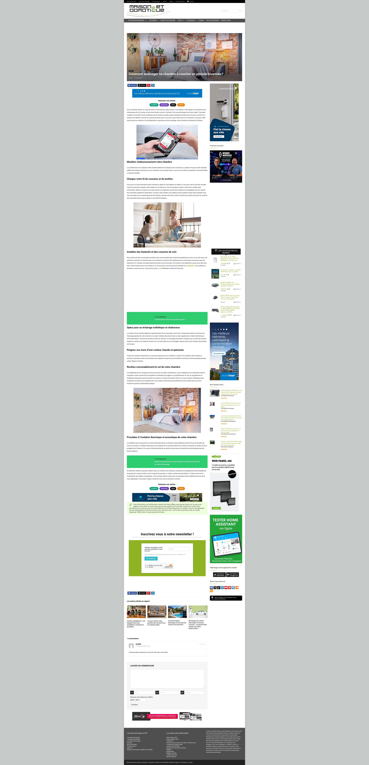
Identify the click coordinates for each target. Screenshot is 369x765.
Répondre (203, 644)
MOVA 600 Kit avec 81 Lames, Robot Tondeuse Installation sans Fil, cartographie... (230, 297)
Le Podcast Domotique (133, 741)
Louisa (130, 78)
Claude (181, 105)
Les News (152, 20)
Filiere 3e (129, 748)
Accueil (130, 35)
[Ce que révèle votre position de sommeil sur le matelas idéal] (156, 607)
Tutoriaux (190, 20)
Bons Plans (226, 20)
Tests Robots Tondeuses (227, 447)
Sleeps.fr (169, 749)
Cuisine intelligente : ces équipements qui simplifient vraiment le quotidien (136, 624)
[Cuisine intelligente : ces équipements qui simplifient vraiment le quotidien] (136, 607)
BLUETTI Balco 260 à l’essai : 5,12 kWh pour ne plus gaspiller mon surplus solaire (231, 430)
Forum (201, 20)
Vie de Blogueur (212, 20)
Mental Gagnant (171, 756)
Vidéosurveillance (180, 1)
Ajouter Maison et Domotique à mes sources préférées (225, 598)
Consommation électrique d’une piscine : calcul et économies (177, 623)
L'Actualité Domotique (133, 737)
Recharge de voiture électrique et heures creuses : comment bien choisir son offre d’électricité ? (198, 624)
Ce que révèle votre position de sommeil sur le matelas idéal (156, 623)
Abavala (129, 742)
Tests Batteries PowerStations (228, 421)
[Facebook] (211, 587)
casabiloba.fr (190, 266)
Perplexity (164, 105)
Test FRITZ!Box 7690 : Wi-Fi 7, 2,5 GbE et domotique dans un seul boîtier (231, 405)
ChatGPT (154, 105)
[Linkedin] (233, 587)
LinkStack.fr (170, 741)
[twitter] (215, 587)
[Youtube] (226, 587)
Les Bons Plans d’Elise (173, 746)
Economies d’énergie (144, 1)
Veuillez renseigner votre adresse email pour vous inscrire (153, 549)
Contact (190, 762)
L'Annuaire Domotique (133, 739)
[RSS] (211, 590)
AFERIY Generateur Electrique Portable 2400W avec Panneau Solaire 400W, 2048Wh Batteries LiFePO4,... (230, 309)
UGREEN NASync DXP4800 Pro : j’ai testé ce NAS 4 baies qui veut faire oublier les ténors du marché (231, 392)
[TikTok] (218, 587)
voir (160, 268)
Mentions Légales (174, 762)
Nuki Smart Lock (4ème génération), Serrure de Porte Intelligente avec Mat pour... (230, 258)
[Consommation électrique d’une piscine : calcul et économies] (177, 607)
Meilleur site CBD (171, 753)
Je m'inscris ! (151, 558)
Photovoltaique (156, 1)
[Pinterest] (229, 587)
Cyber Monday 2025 (172, 739)
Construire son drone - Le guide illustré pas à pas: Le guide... (231, 270)
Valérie (138, 644)
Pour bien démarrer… (136, 20)
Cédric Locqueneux (142, 762)
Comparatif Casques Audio (174, 744)
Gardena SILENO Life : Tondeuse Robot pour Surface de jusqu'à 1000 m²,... (230, 284)
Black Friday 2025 (131, 1)
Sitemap (185, 762)
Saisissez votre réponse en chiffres (141, 697)
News (135, 35)
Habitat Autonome (167, 20)
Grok (173, 105)
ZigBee (171, 1)
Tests (180, 20)
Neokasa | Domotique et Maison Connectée (139, 749)
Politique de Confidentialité (162, 762)
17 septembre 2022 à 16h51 (143, 646)
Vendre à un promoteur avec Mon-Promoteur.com (181, 742)
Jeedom (165, 1)
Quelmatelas (170, 751)
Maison (140, 35)
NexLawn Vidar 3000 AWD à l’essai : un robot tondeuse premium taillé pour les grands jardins (231, 443)
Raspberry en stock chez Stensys (176, 748)
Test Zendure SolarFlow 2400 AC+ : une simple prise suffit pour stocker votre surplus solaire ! (231, 418)
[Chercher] (240, 10)
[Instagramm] (222, 587)
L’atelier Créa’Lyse (171, 755)
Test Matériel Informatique (227, 395)
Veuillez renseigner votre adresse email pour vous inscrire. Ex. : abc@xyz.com (165, 554)
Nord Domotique (132, 744)
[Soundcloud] (237, 587)
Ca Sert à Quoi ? (131, 746)
